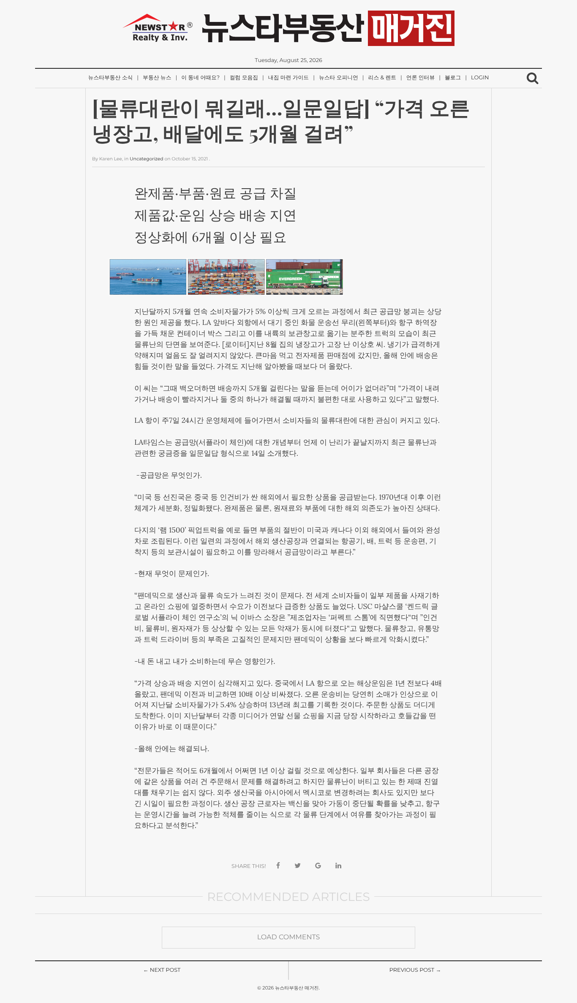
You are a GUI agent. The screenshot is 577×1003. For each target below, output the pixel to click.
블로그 (453, 78)
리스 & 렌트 (382, 78)
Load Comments (288, 937)
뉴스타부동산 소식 (110, 78)
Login (480, 78)
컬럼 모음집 (244, 78)
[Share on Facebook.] (278, 866)
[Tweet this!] (297, 866)
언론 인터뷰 (420, 78)
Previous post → (415, 970)
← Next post (162, 970)
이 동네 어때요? (200, 78)
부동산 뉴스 (157, 78)
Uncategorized (146, 159)
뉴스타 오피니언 (338, 78)
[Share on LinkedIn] (338, 866)
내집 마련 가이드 (288, 78)
